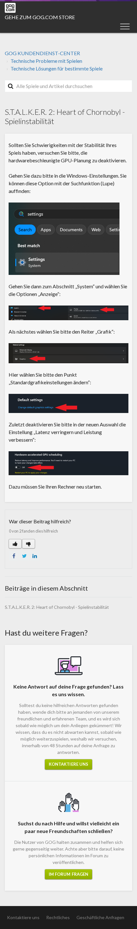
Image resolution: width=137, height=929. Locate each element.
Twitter (24, 556)
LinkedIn (35, 556)
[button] (125, 26)
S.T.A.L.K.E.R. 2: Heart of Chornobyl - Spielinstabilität (57, 607)
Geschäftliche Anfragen (100, 917)
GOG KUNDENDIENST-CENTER (42, 53)
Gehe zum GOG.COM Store (40, 17)
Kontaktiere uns (69, 764)
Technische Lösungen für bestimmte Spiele (57, 68)
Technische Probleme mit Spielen (46, 61)
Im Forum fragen (69, 874)
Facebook (13, 556)
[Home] (10, 8)
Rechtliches (58, 917)
